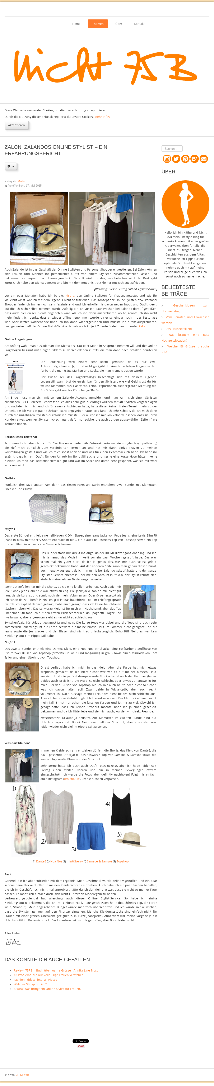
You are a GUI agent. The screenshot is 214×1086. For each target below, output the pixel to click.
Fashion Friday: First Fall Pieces (35, 980)
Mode (21, 181)
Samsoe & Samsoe (99, 861)
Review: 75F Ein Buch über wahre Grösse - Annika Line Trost (56, 970)
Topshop (123, 861)
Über (118, 24)
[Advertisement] (80, 1017)
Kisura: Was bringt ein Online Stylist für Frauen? (47, 989)
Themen (98, 24)
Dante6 (41, 861)
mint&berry (75, 861)
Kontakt (139, 24)
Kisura (69, 296)
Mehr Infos (102, 117)
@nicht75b (71, 779)
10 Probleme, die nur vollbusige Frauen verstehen (49, 975)
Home (76, 24)
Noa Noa (56, 861)
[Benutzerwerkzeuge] (11, 166)
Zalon (142, 326)
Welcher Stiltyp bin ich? (30, 984)
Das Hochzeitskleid (178, 329)
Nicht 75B (22, 1075)
